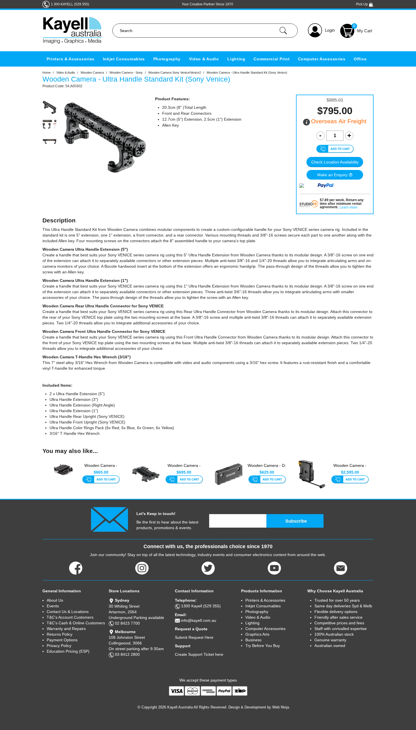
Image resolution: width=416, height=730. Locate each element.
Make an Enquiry (332, 175)
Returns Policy (59, 634)
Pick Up (362, 4)
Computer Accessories (322, 59)
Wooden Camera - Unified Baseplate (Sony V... (100, 468)
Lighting (236, 59)
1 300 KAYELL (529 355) (70, 4)
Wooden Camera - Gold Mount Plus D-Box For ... (350, 468)
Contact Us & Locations (68, 611)
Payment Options (62, 640)
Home (46, 72)
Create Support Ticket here (199, 654)
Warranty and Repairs (66, 628)
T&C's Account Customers (70, 617)
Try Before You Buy (262, 645)
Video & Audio (204, 59)
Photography (167, 59)
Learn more (348, 207)
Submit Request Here (194, 637)
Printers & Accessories (71, 59)
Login (330, 30)
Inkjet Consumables (124, 59)
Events (53, 606)
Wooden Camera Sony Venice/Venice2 (174, 72)
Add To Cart (101, 480)
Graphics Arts (257, 634)
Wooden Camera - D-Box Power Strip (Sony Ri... (267, 468)
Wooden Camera (92, 72)
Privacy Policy (59, 645)
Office (360, 59)
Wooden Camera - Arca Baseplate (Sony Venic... (184, 468)
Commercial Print (272, 59)
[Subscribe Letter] (109, 519)
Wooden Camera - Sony (126, 72)
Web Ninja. (281, 707)
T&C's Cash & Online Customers (76, 623)
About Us (55, 600)
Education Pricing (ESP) (68, 651)
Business (253, 640)
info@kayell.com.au (198, 620)
